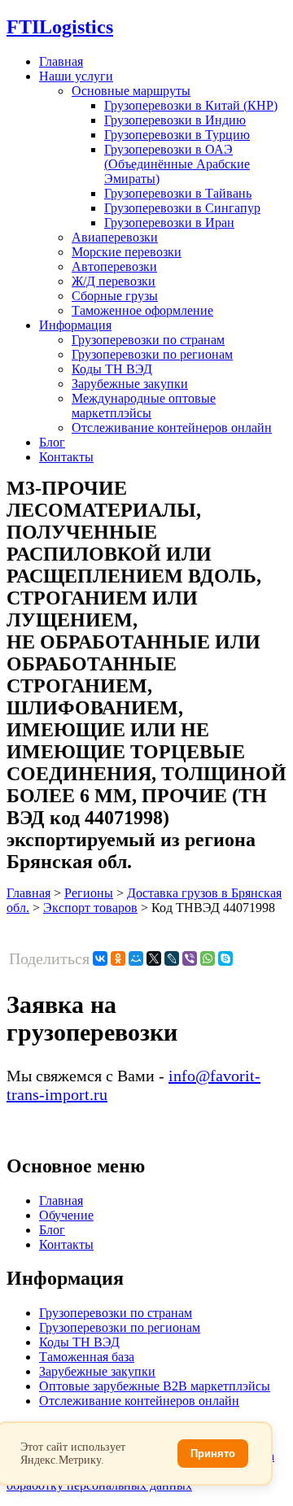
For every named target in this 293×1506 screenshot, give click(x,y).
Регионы (88, 893)
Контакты (66, 457)
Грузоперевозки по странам (148, 340)
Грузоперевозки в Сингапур (182, 208)
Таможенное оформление (142, 310)
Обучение (66, 1215)
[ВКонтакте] (100, 958)
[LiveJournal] (171, 958)
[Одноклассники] (118, 958)
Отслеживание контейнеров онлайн (172, 427)
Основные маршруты (131, 91)
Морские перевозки (126, 252)
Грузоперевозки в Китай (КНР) (191, 105)
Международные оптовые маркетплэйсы (144, 405)
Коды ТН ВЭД (112, 369)
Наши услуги (76, 76)
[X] (153, 958)
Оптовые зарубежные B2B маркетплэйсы (154, 1386)
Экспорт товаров (90, 908)
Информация (75, 325)
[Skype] (225, 958)
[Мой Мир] (136, 958)
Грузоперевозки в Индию (175, 120)
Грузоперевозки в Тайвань (177, 193)
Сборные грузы (115, 296)
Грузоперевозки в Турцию (177, 135)
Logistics (60, 26)
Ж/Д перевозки (113, 281)
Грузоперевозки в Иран (169, 222)
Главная (61, 61)
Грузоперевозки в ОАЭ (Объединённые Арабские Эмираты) (177, 164)
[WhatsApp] (207, 958)
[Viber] (189, 958)
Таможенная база (86, 1357)
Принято (212, 1453)
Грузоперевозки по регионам (152, 354)
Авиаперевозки (115, 237)
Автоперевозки (114, 266)
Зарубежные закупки (130, 384)
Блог (52, 442)
